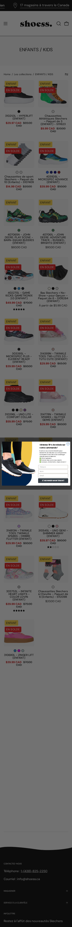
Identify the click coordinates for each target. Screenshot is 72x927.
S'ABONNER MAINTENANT (53, 480)
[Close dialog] (68, 443)
